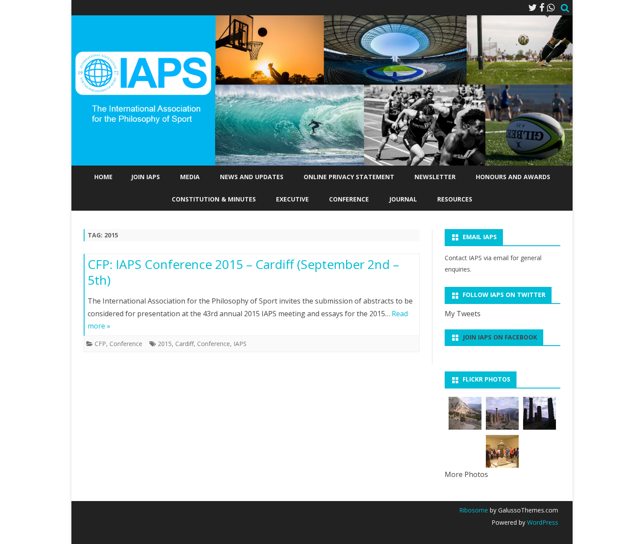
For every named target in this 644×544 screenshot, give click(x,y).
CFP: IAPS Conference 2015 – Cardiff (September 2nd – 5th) (243, 272)
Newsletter (435, 177)
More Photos (466, 474)
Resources (454, 199)
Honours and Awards (513, 177)
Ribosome (473, 510)
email (501, 258)
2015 (165, 343)
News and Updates (251, 177)
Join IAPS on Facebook (500, 337)
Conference (349, 199)
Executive (292, 199)
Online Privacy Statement (349, 177)
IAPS (240, 343)
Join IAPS (145, 177)
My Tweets (463, 313)
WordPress (541, 522)
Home (103, 177)
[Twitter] (532, 7)
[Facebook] (542, 7)
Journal (403, 199)
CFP (100, 343)
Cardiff (184, 343)
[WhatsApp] (551, 7)
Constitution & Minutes (214, 199)
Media (190, 177)
